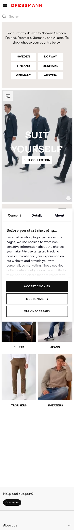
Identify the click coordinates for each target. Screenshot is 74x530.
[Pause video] (68, 198)
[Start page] (27, 5)
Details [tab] (37, 215)
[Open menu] (4, 5)
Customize (35, 298)
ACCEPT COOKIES (37, 286)
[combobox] (40, 16)
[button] (12, 502)
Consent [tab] (14, 215)
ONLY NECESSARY (37, 311)
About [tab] (59, 215)
